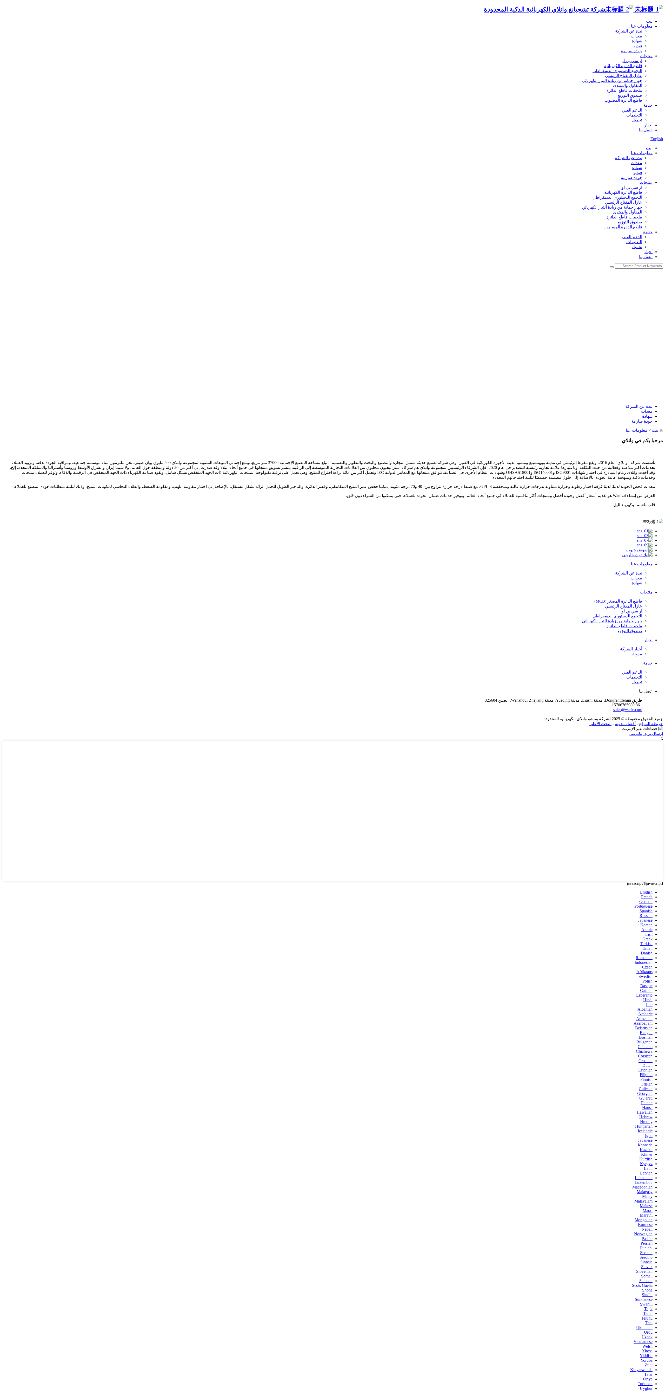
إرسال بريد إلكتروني (646, 733)
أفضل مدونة (625, 723)
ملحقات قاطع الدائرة (624, 90)
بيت (649, 21)
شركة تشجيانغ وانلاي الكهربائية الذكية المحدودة (544, 9)
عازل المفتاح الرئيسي (623, 75)
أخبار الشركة (631, 649)
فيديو (638, 46)
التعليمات (634, 115)
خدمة (648, 105)
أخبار (648, 125)
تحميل (637, 120)
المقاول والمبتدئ (627, 85)
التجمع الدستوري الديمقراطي (617, 70)
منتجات (646, 56)
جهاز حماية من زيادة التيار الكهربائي (612, 80)
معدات (636, 36)
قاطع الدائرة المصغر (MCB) (618, 601)
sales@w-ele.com (627, 709)
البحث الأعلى (600, 723)
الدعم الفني (632, 110)
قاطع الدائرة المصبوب (623, 100)
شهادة (637, 41)
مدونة (637, 654)
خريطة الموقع (651, 723)
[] (612, 267)
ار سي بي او (632, 61)
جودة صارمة (631, 51)
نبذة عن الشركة (628, 31)
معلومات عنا (642, 26)
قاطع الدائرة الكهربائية (623, 65)
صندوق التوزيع (630, 95)
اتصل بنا (646, 130)
